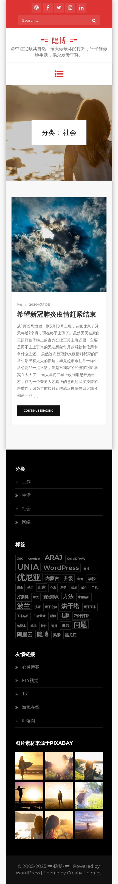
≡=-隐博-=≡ (59, 40)
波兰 (23, 605)
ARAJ (54, 557)
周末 (20, 588)
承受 (36, 597)
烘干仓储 (51, 607)
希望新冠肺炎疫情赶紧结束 (56, 314)
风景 (57, 634)
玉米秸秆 (23, 616)
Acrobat (34, 559)
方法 (68, 596)
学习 (30, 588)
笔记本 (21, 626)
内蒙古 (52, 578)
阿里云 (25, 634)
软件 (44, 626)
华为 (80, 579)
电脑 (65, 615)
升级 (68, 578)
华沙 (91, 578)
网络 (26, 522)
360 (20, 559)
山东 (42, 587)
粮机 (33, 626)
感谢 (74, 588)
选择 (54, 626)
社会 (20, 304)
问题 (80, 624)
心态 (53, 588)
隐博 (43, 634)
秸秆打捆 (81, 615)
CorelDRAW (76, 559)
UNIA (28, 567)
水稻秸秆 (84, 597)
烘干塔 (70, 606)
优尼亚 (29, 577)
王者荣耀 (39, 616)
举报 (86, 569)
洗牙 (38, 607)
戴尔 (84, 588)
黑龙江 (71, 634)
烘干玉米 (90, 607)
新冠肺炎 (51, 596)
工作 (26, 481)
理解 (53, 616)
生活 (26, 495)
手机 (95, 588)
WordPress (61, 568)
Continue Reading (39, 411)
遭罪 (65, 625)
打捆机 (23, 596)
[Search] (94, 20)
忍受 (63, 588)
